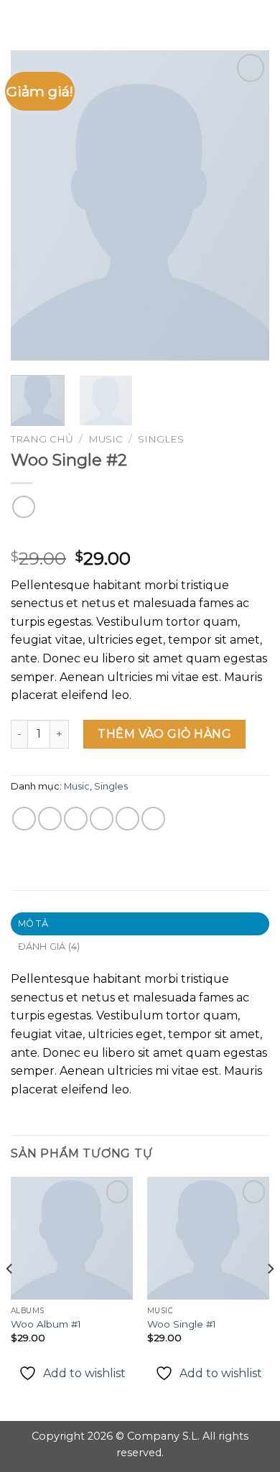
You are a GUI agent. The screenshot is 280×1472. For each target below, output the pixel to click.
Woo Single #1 (181, 1324)
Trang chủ (42, 439)
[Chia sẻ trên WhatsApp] (24, 818)
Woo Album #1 (46, 1324)
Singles (161, 439)
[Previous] (34, 206)
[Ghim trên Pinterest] (127, 818)
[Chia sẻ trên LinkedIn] (153, 818)
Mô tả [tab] (33, 923)
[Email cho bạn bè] (101, 818)
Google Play (140, 23)
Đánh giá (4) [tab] (49, 946)
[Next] (246, 206)
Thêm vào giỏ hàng (164, 734)
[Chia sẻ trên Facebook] (50, 818)
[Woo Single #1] (208, 1238)
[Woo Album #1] (72, 1238)
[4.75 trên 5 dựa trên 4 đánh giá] (140, 536)
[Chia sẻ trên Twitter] (76, 818)
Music (105, 439)
